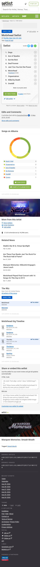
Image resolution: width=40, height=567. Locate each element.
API (3, 541)
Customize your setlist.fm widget (12, 406)
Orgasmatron (13, 76)
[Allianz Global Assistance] (5, 558)
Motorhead (12, 71)
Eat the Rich (13, 60)
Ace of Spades (14, 56)
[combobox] (20, 9)
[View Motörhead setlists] (20, 205)
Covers (8, 177)
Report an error (33, 105)
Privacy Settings (7, 527)
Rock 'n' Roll (9, 161)
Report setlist (20, 105)
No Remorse (10, 171)
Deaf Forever (13, 63)
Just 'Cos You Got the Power (19, 67)
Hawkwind (12, 73)
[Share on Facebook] (32, 46)
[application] (20, 425)
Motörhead (8, 35)
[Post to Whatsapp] (35, 46)
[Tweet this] (28, 46)
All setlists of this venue (9, 293)
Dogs (10, 52)
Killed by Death (14, 80)
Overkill (11, 83)
